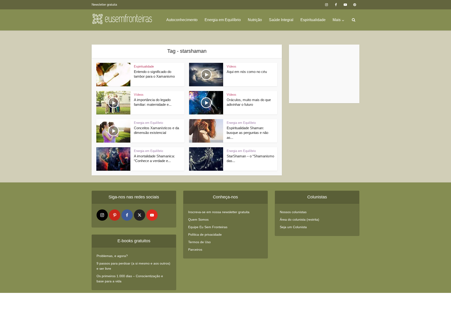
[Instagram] (102, 215)
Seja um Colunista (293, 227)
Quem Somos (198, 219)
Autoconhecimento (182, 20)
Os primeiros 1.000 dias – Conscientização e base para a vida (130, 278)
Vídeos (231, 66)
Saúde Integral (281, 20)
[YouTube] (152, 215)
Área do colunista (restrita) (299, 219)
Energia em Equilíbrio (223, 20)
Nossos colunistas (293, 212)
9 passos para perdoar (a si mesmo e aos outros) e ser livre (133, 265)
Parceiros (195, 249)
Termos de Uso (199, 242)
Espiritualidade (313, 20)
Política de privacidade (205, 234)
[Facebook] (127, 215)
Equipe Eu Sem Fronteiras (207, 227)
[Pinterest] (114, 215)
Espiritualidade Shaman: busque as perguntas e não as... (247, 133)
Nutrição (255, 20)
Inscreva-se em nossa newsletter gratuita (218, 212)
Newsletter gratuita (104, 4)
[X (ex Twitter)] (139, 215)
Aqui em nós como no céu (247, 72)
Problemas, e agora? (112, 256)
